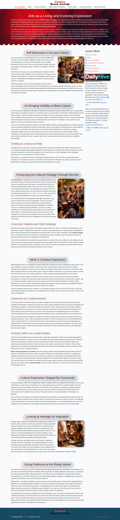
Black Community (99, 7)
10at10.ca (25, 517)
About (29, 7)
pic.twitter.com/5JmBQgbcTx (94, 124)
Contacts (96, 517)
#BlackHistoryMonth (91, 83)
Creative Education (85, 7)
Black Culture (72, 7)
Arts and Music (20, 7)
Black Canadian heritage (35, 193)
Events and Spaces (40, 7)
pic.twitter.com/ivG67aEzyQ (93, 99)
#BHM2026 (103, 97)
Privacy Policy (104, 517)
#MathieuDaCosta (99, 111)
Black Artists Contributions (57, 7)
